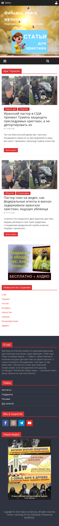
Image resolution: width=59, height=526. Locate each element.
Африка (5, 325)
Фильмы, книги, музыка (21, 16)
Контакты (6, 389)
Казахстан (7, 312)
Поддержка (7, 394)
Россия (5, 303)
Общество (23, 109)
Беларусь (6, 307)
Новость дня (10, 109)
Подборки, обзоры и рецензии (23, 24)
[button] (8, 3)
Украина (6, 299)
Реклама (6, 399)
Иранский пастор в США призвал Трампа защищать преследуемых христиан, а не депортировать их (27, 119)
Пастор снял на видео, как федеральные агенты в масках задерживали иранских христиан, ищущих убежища (28, 203)
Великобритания (10, 321)
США (4, 294)
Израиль (6, 316)
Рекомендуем (23, 193)
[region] (29, 31)
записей (8, 403)
